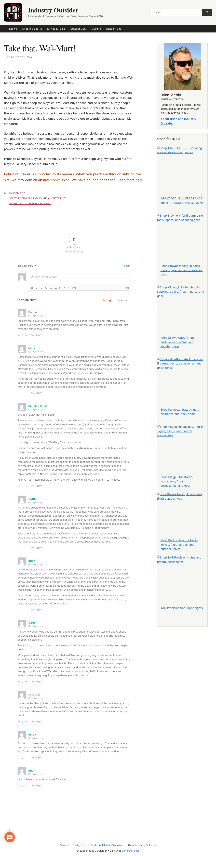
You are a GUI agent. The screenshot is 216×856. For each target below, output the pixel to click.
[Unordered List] (55, 288)
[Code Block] (65, 288)
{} (69, 287)
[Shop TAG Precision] (182, 576)
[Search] (207, 12)
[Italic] (36, 288)
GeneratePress (131, 850)
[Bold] (32, 288)
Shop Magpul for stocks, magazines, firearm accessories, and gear (176, 481)
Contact (64, 845)
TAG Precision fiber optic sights (181, 608)
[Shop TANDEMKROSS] (182, 167)
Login (126, 265)
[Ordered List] (51, 288)
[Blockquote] (60, 288)
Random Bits (113, 28)
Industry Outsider (53, 10)
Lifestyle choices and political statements (37, 198)
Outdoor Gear (78, 28)
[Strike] (46, 288)
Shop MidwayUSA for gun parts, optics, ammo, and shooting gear (177, 342)
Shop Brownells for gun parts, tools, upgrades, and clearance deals (181, 270)
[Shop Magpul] (182, 445)
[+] (74, 287)
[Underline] (41, 288)
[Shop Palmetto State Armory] (182, 378)
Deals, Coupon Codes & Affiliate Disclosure (98, 845)
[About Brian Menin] (182, 66)
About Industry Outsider (142, 845)
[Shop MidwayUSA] (182, 306)
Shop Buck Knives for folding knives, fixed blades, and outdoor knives (179, 545)
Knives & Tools (56, 28)
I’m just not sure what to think (30, 203)
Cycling (96, 28)
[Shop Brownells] (182, 234)
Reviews (12, 28)
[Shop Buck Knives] (182, 513)
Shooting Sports (32, 28)
